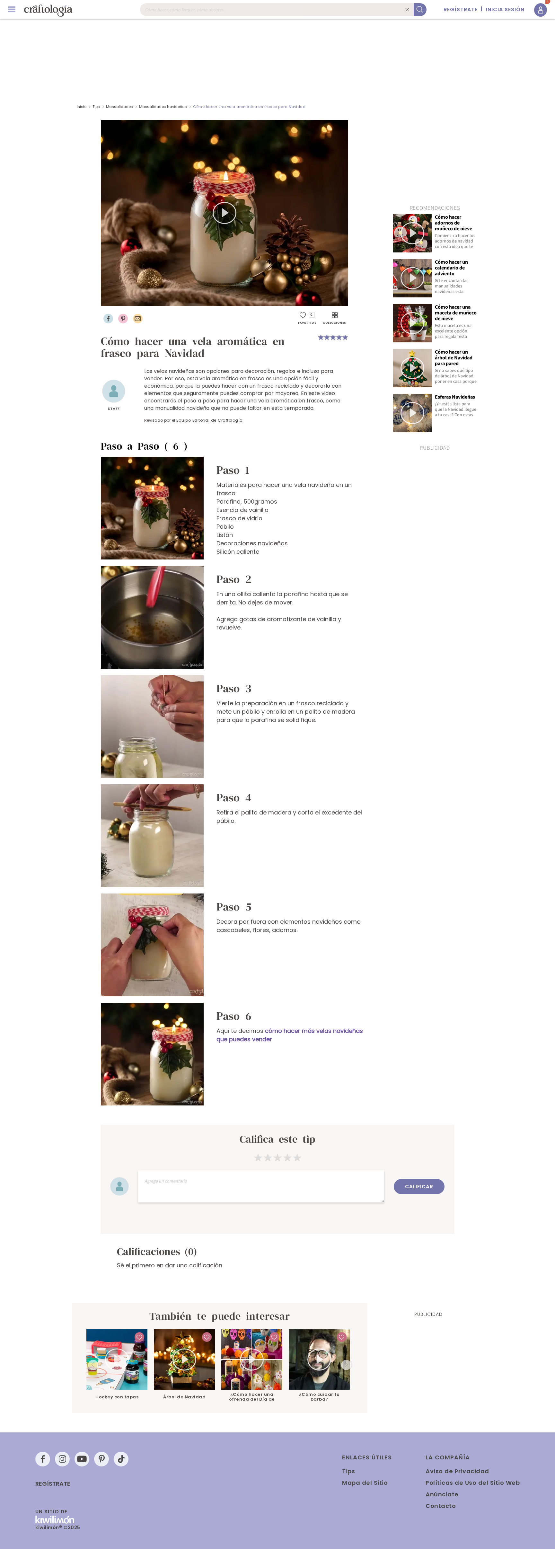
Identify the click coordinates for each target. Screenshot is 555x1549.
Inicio (81, 106)
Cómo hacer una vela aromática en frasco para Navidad (249, 106)
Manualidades (119, 106)
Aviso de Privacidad (457, 1471)
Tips (96, 106)
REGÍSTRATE (461, 9)
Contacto (441, 1506)
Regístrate (52, 1484)
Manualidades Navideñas (163, 106)
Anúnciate (442, 1494)
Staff (114, 408)
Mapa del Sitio (365, 1483)
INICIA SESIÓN (505, 9)
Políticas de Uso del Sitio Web (473, 1483)
